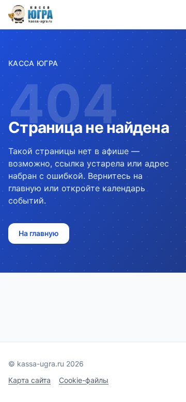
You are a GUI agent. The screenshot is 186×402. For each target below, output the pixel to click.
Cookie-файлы (84, 380)
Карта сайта (29, 380)
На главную (39, 233)
